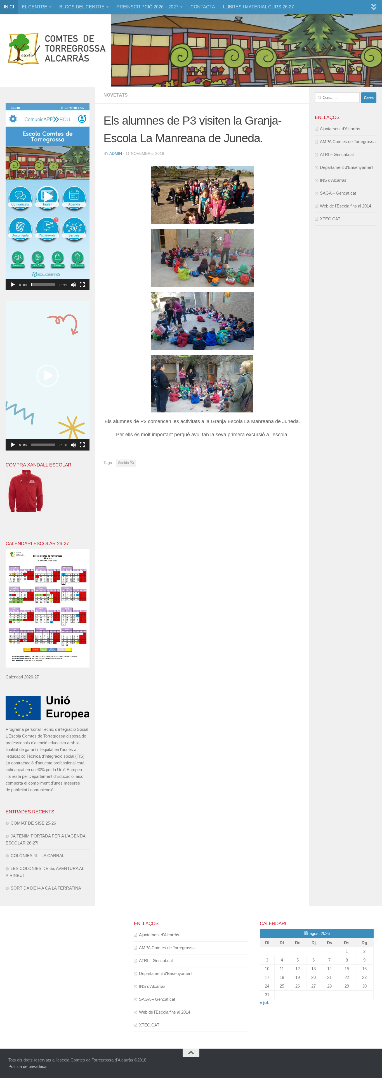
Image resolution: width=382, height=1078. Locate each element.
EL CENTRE (34, 6)
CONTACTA (202, 6)
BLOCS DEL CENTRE (82, 6)
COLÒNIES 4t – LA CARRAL (37, 855)
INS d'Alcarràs (333, 180)
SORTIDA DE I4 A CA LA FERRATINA (46, 888)
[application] (47, 196)
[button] (47, 197)
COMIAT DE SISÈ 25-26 (33, 823)
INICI (9, 6)
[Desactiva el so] (73, 285)
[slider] (43, 284)
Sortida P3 (126, 463)
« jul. (264, 1002)
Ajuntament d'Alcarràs (340, 128)
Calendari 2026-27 (22, 677)
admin (115, 153)
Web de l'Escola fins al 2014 (345, 206)
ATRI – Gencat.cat (337, 154)
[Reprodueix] (13, 285)
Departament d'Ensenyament (346, 167)
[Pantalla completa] (82, 285)
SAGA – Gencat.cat (338, 193)
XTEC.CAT (330, 218)
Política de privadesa (27, 1066)
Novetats (115, 95)
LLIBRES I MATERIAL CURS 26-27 (258, 6)
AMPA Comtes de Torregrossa (348, 141)
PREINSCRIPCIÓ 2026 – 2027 (147, 6)
